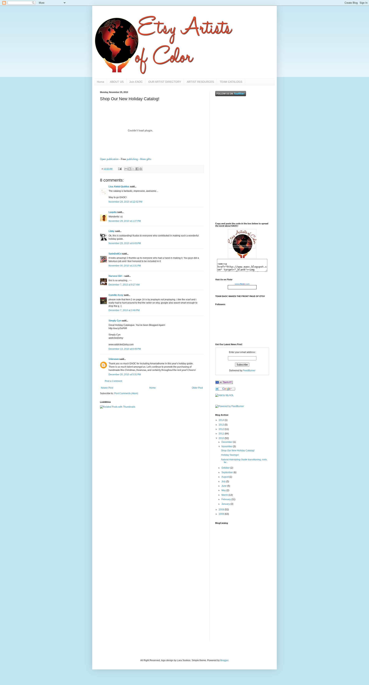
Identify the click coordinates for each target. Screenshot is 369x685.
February (226, 499)
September (227, 472)
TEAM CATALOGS (231, 81)
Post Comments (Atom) (126, 393)
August (225, 477)
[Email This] (126, 169)
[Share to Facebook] (137, 169)
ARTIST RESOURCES (200, 81)
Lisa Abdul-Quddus (119, 186)
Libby (112, 231)
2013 (222, 424)
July (223, 481)
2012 (222, 429)
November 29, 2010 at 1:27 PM (125, 221)
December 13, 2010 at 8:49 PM (125, 349)
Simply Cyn (115, 320)
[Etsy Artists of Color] (224, 383)
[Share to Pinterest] (141, 169)
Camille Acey (116, 295)
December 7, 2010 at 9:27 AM (124, 284)
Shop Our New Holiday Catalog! (237, 450)
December (227, 442)
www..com (242, 284)
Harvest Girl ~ (116, 276)
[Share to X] (133, 169)
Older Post (197, 387)
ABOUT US (117, 81)
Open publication (109, 159)
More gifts (145, 159)
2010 (222, 438)
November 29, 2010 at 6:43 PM (125, 243)
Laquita (113, 212)
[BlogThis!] (130, 169)
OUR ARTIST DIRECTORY (164, 81)
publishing (132, 159)
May (223, 490)
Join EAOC (136, 81)
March (225, 495)
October (225, 467)
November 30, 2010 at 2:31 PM (125, 265)
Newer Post (107, 387)
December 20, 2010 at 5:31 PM (125, 374)
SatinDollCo (115, 253)
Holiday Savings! (230, 455)
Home (100, 81)
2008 (222, 514)
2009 (222, 509)
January (225, 504)
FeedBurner (249, 370)
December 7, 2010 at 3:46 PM (124, 310)
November (227, 446)
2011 (222, 433)
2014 (222, 420)
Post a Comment (113, 381)
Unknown (114, 359)
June (224, 486)
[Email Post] (119, 169)
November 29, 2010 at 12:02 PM (125, 201)
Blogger (224, 660)
